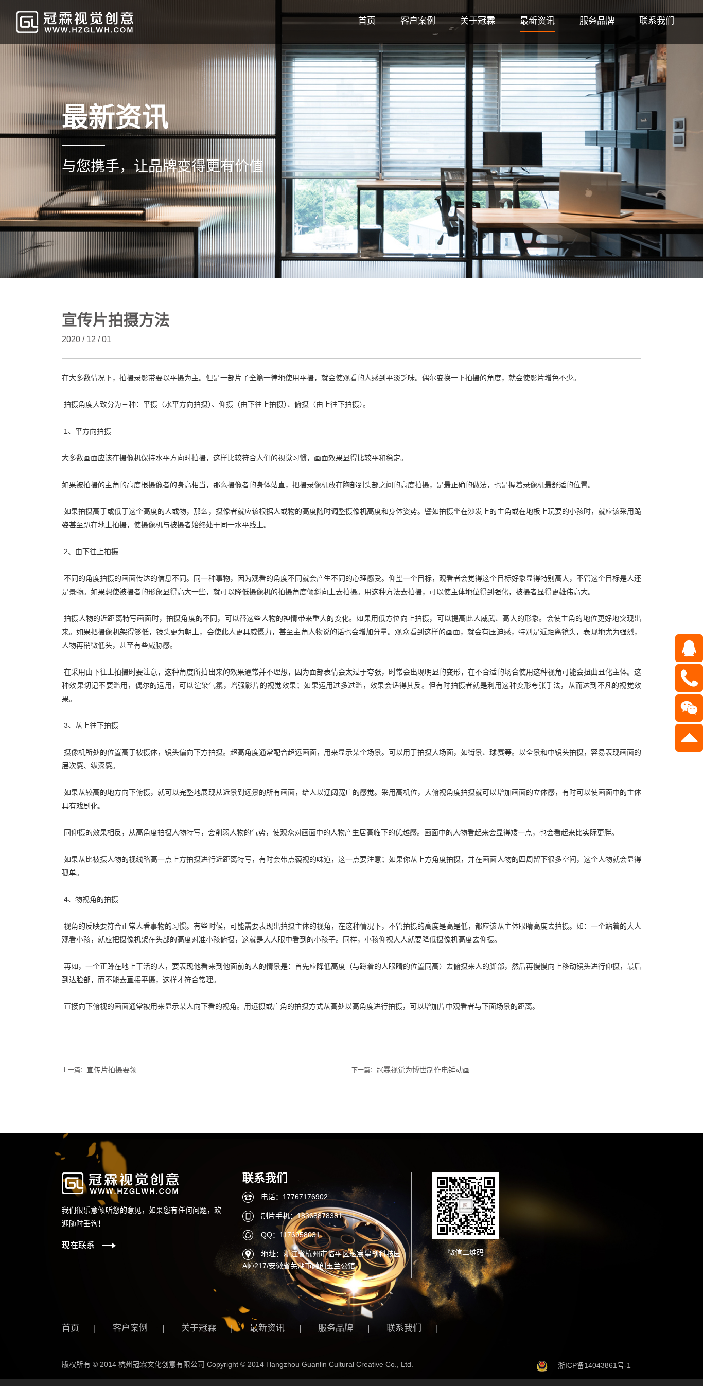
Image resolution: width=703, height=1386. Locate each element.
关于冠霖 (477, 21)
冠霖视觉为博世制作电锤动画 (423, 1069)
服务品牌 (596, 21)
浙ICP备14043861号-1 (594, 1365)
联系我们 (656, 21)
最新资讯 (537, 21)
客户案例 (417, 21)
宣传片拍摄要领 (111, 1069)
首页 (367, 21)
